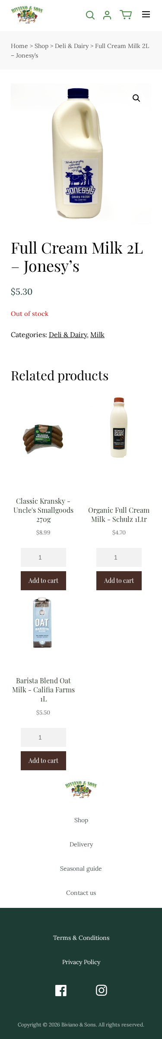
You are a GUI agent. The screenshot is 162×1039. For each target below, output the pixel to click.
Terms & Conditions (81, 938)
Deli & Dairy (72, 46)
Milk (97, 334)
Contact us (81, 893)
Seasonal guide (81, 868)
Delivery (81, 844)
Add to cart (43, 580)
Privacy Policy (81, 962)
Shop (41, 46)
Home (19, 46)
